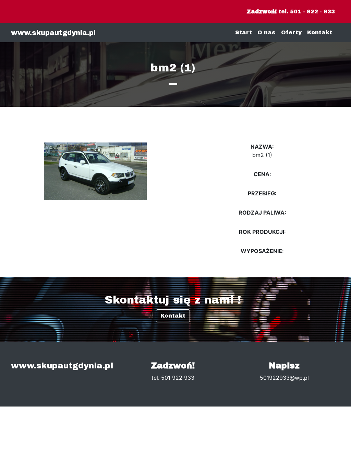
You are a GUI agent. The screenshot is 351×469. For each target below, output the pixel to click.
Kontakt (319, 32)
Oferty (291, 32)
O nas (266, 32)
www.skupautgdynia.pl (53, 32)
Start (243, 32)
